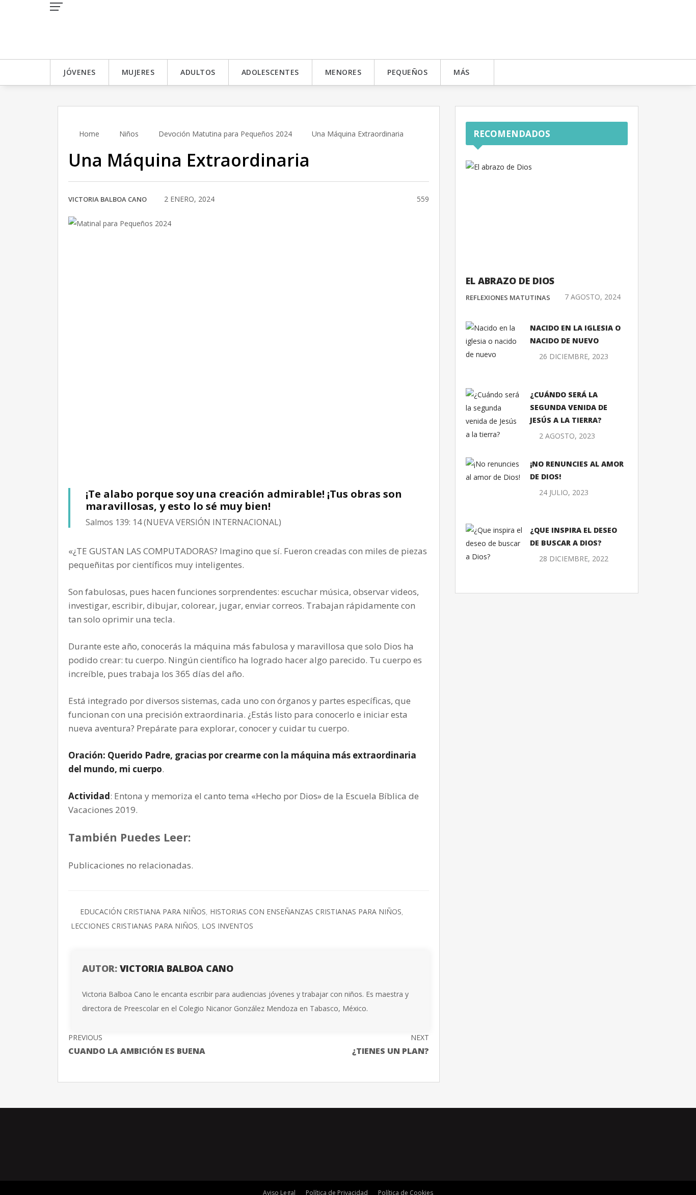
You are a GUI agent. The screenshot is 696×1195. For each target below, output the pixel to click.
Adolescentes (270, 72)
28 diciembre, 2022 (573, 558)
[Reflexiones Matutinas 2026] (123, 29)
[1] (396, 199)
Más (461, 72)
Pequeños (407, 72)
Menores (343, 72)
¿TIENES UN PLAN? (390, 1044)
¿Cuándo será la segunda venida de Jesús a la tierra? (568, 407)
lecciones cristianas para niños (134, 926)
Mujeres (138, 72)
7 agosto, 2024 (593, 297)
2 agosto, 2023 (567, 436)
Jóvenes (79, 72)
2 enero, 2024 (189, 199)
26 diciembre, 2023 (573, 356)
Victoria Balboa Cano (107, 199)
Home (88, 134)
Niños (129, 134)
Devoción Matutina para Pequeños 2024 (225, 134)
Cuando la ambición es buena (136, 1044)
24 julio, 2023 (563, 492)
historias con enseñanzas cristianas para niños (305, 911)
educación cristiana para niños (143, 911)
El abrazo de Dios (510, 281)
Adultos (198, 72)
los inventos (227, 926)
